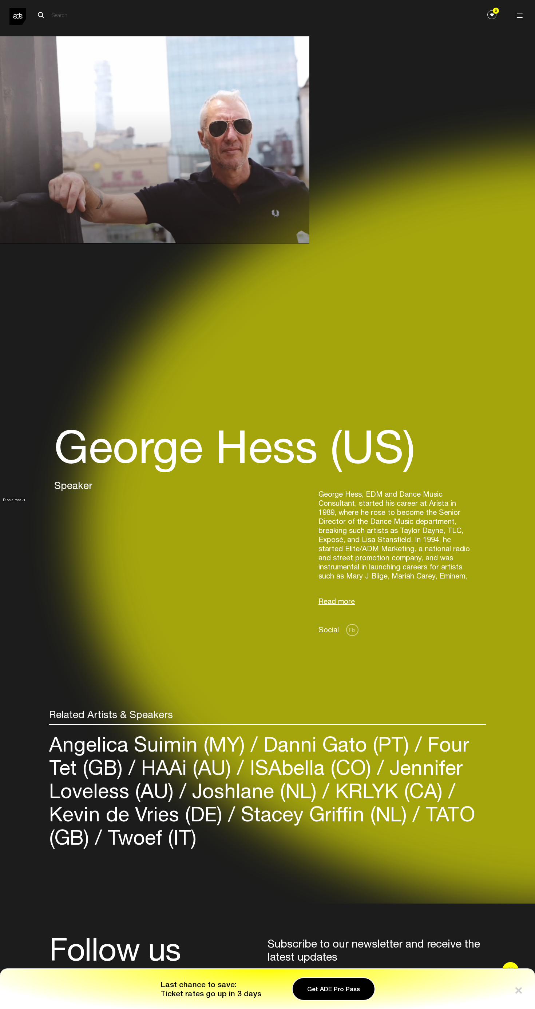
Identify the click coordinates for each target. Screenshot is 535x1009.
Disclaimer (12, 499)
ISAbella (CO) (310, 767)
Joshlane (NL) (254, 790)
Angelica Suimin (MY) (150, 744)
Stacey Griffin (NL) (324, 814)
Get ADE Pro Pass (333, 989)
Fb (352, 630)
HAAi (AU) (186, 767)
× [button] (518, 988)
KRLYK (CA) (388, 790)
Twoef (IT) (149, 837)
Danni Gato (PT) (336, 744)
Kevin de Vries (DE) (138, 814)
